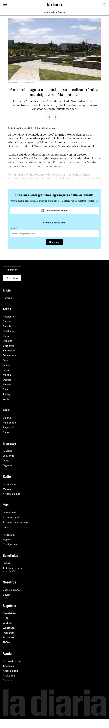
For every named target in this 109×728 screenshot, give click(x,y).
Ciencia (7, 326)
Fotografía (9, 534)
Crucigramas (10, 544)
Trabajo (7, 394)
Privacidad (9, 675)
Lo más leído (10, 512)
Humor (7, 539)
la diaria (7, 450)
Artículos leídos (11, 493)
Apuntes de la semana (15, 522)
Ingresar (12, 269)
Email (13, 228)
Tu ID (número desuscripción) (13, 569)
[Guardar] (48, 117)
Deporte (7, 340)
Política (62, 12)
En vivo (7, 527)
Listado (7, 563)
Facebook (8, 637)
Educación (9, 350)
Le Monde (8, 455)
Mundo (7, 374)
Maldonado (49, 12)
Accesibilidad (10, 670)
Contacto (8, 680)
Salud (6, 389)
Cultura (7, 336)
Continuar (54, 242)
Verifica (7, 399)
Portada (7, 298)
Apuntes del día (12, 517)
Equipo (7, 594)
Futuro (6, 360)
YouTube (7, 623)
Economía (8, 345)
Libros (6, 370)
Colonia (7, 417)
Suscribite (12, 278)
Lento (6, 460)
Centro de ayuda (12, 661)
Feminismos (9, 355)
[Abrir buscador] (104, 5)
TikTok (6, 642)
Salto (6, 432)
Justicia (7, 365)
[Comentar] (56, 117)
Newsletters (9, 613)
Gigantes (8, 465)
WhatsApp (9, 627)
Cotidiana (8, 331)
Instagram (8, 632)
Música (7, 489)
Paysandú (8, 427)
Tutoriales (8, 665)
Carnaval (8, 321)
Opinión (7, 379)
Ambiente (8, 316)
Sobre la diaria (11, 589)
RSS (5, 618)
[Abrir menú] (5, 4)
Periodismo (9, 484)
